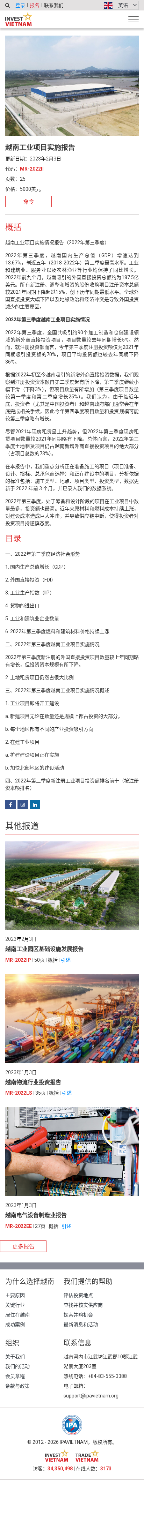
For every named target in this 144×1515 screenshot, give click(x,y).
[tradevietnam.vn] (87, 1455)
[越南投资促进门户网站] (18, 19)
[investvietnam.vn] (57, 1455)
